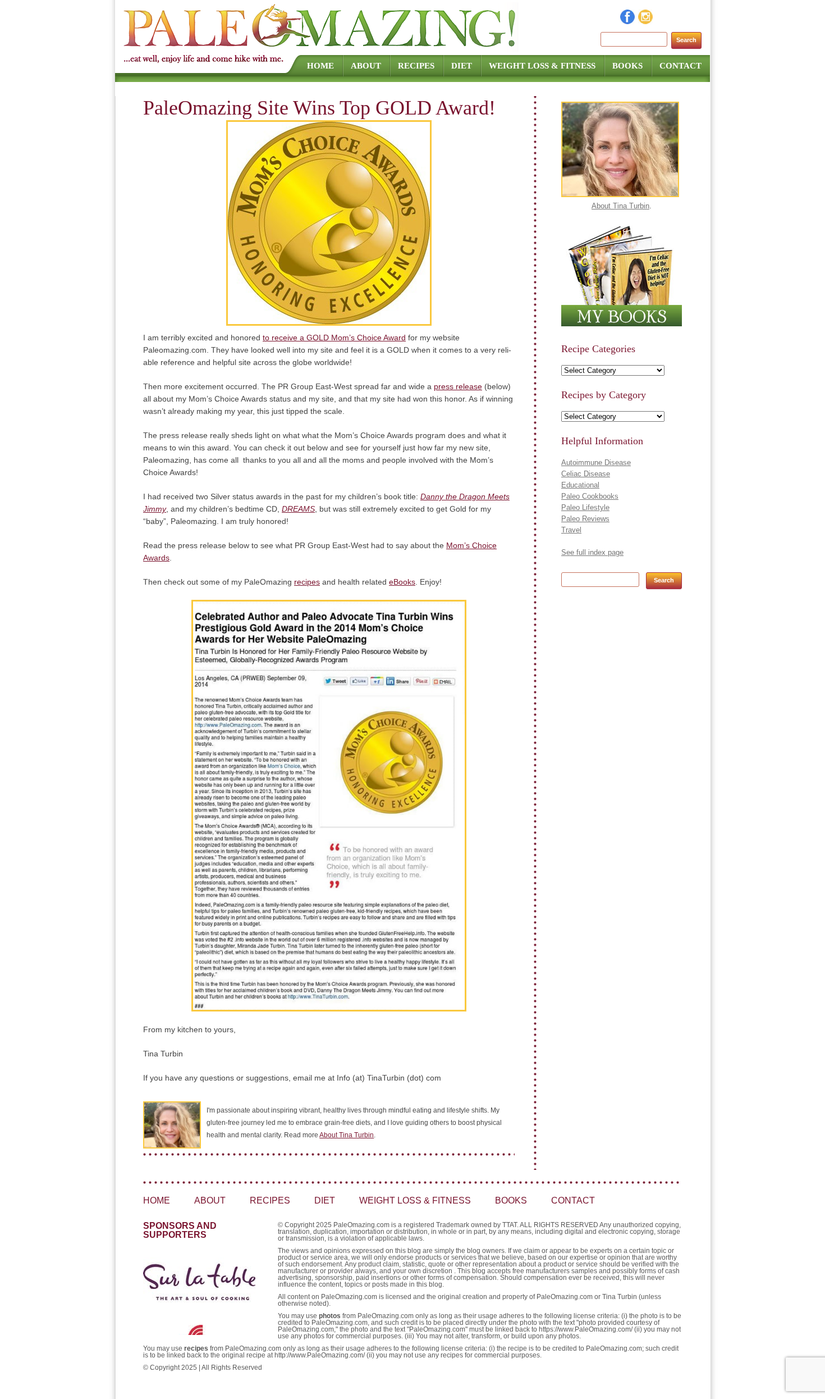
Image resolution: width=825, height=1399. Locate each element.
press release (458, 386)
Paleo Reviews (585, 518)
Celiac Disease (585, 474)
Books (627, 65)
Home (320, 65)
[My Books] (621, 324)
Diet (461, 65)
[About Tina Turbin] (620, 194)
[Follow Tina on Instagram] (646, 21)
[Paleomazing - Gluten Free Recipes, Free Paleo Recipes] (321, 47)
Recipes (416, 65)
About (366, 65)
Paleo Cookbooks (589, 496)
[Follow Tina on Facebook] (628, 21)
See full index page (592, 552)
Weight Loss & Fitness (542, 65)
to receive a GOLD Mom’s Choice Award (334, 337)
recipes (307, 581)
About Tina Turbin (346, 1135)
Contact (680, 65)
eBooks (402, 581)
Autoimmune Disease (596, 462)
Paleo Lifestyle (585, 507)
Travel (571, 530)
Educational (580, 485)
